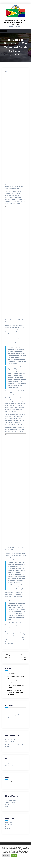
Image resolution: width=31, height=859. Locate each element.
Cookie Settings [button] (6, 855)
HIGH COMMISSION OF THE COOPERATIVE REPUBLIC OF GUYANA (15, 22)
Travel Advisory (11, 673)
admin (20, 55)
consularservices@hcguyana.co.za (14, 784)
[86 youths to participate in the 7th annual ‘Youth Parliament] (15, 127)
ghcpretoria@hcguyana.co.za (12, 782)
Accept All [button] (14, 855)
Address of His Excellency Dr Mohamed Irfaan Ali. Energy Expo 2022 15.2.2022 (15, 692)
